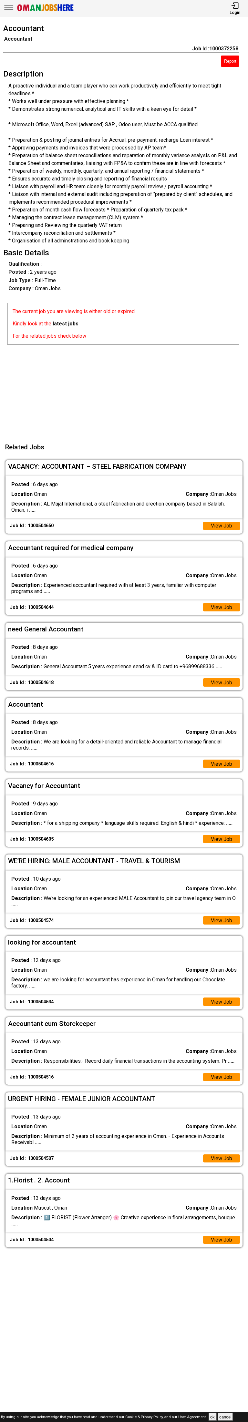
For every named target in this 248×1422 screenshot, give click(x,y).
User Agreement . (193, 1417)
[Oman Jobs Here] (45, 11)
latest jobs (65, 324)
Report (230, 61)
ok (212, 1417)
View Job (221, 526)
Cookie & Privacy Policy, (144, 1417)
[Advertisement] (126, 389)
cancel (225, 1417)
